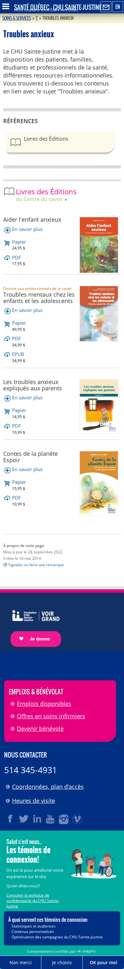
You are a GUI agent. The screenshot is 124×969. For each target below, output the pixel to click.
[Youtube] (50, 818)
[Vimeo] (77, 818)
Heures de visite (33, 800)
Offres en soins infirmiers (51, 716)
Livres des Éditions (46, 138)
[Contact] (106, 7)
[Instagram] (64, 818)
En (117, 6)
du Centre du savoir (39, 199)
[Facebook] (10, 818)
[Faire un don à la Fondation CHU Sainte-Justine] (32, 623)
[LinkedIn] (37, 818)
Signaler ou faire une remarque (36, 564)
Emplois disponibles (44, 703)
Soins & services (16, 18)
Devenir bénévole (40, 728)
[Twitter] (23, 818)
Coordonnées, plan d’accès (48, 786)
